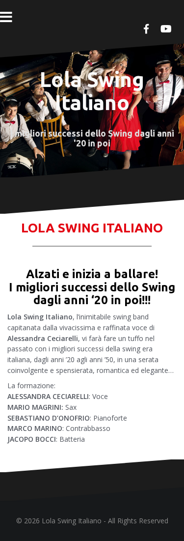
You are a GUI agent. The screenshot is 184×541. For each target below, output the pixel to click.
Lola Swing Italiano (92, 91)
